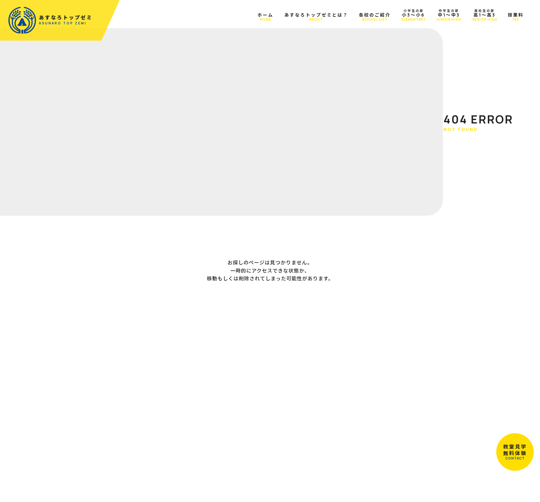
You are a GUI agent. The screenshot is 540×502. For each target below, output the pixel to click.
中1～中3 (448, 15)
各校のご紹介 (375, 17)
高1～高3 (484, 15)
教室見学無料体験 (515, 452)
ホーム (265, 17)
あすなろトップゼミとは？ (316, 17)
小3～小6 (414, 15)
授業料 (516, 17)
